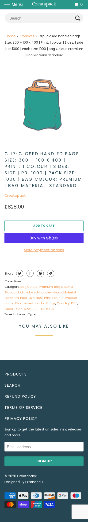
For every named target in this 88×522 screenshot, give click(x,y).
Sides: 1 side (13, 309)
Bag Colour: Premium (36, 286)
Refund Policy (20, 396)
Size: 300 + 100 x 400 (39, 309)
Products (27, 36)
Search (12, 385)
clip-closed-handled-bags (41, 292)
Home (10, 36)
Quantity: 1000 (67, 303)
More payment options (44, 249)
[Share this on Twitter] (19, 273)
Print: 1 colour (54, 298)
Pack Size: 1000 (31, 298)
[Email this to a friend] (50, 273)
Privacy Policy (20, 418)
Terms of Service (23, 407)
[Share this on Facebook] (29, 273)
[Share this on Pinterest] (40, 273)
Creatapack (15, 195)
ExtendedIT (34, 482)
